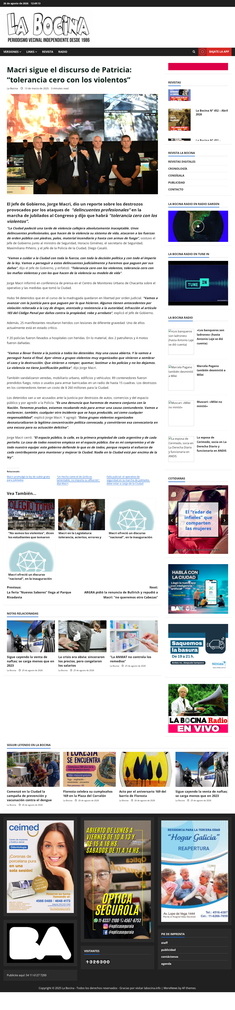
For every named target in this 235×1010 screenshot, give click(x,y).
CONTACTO (175, 189)
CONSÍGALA (176, 175)
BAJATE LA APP (219, 51)
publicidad (168, 950)
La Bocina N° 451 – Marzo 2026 (208, 125)
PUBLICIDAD (176, 182)
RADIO (62, 52)
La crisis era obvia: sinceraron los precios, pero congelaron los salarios (81, 661)
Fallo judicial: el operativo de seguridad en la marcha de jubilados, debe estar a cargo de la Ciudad (128, 480)
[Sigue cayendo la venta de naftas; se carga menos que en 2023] (31, 636)
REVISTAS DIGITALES (181, 162)
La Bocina (12, 88)
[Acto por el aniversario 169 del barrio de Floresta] (145, 769)
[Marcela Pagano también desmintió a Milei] (181, 377)
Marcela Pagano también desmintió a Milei (211, 370)
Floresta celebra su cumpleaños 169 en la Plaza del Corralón (88, 793)
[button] (178, 550)
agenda (166, 964)
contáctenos (169, 957)
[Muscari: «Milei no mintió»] (181, 413)
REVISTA (47, 52)
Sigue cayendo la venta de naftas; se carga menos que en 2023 (30, 661)
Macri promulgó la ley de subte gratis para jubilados (28, 478)
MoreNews (171, 988)
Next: (121, 592)
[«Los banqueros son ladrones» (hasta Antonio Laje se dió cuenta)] (181, 341)
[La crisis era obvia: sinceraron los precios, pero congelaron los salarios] (82, 636)
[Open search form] (194, 52)
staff (164, 943)
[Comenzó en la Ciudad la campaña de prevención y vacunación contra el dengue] (33, 769)
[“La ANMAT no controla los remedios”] (134, 636)
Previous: (39, 592)
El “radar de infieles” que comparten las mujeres (198, 520)
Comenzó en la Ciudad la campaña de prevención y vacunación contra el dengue (29, 795)
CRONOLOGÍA (177, 169)
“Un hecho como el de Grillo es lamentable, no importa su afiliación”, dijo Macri (78, 480)
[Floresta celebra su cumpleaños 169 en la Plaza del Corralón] (89, 769)
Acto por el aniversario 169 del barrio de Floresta (142, 793)
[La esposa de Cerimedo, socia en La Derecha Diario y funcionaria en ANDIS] (181, 449)
